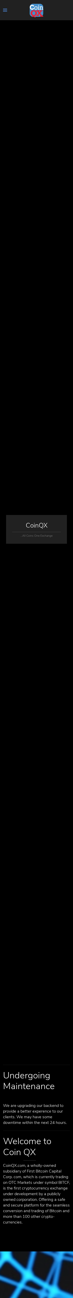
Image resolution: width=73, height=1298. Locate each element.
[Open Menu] (5, 10)
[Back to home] (36, 10)
